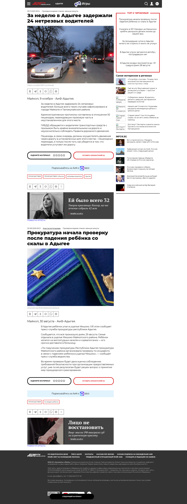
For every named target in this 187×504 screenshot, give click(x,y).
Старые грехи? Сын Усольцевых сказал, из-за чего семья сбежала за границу (143, 117)
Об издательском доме (58, 454)
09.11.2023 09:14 (33, 11)
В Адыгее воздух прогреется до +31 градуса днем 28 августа (138, 64)
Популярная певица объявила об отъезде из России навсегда (140, 159)
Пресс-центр (76, 454)
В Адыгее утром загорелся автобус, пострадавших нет (138, 53)
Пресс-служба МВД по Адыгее (40, 85)
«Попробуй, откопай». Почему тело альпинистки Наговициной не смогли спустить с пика (143, 81)
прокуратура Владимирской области (43, 308)
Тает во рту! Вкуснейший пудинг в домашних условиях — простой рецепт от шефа (142, 90)
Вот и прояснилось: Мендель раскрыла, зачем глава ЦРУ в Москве (143, 141)
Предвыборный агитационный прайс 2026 (104, 457)
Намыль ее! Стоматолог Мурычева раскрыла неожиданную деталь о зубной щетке (142, 108)
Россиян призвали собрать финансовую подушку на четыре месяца (141, 169)
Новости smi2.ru (36, 220)
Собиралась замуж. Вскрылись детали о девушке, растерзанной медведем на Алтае (142, 99)
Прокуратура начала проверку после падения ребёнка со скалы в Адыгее (138, 20)
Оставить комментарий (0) (93, 155)
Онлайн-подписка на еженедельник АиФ (135, 454)
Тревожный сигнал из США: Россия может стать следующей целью (142, 150)
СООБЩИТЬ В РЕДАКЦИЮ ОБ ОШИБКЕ (140, 457)
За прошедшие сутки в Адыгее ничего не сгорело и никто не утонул (138, 42)
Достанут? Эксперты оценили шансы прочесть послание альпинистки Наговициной (143, 126)
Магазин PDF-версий (105, 454)
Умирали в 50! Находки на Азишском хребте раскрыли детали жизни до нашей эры (138, 31)
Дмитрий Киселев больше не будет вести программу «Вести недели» (142, 177)
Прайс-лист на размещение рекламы (64, 457)
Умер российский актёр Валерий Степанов (141, 186)
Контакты (89, 454)
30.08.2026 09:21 (34, 228)
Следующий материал (71, 496)
